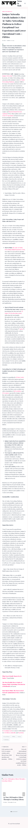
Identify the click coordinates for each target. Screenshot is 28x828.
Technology (9, 11)
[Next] (23, 794)
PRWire (13, 736)
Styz (5, 40)
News (3, 11)
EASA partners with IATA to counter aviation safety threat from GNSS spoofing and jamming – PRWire (7, 753)
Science (19, 736)
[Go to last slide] (4, 794)
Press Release (6, 736)
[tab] (12, 811)
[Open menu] (25, 3)
